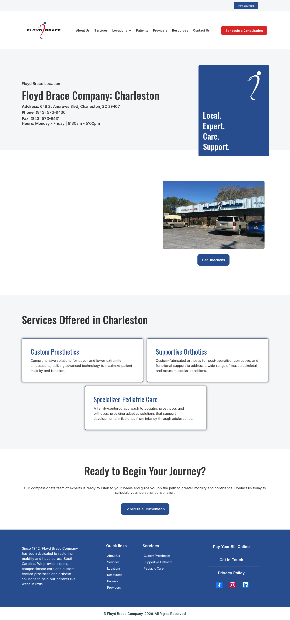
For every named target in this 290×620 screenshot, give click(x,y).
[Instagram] (232, 584)
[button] (129, 30)
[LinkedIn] (245, 584)
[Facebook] (219, 584)
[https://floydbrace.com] (43, 30)
